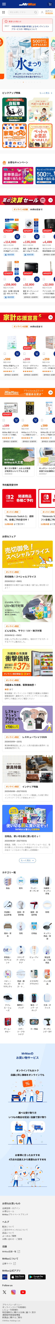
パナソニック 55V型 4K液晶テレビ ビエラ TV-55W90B (11, 250)
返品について (8, 1233)
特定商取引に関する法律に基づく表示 (19, 1312)
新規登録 (49, 13)
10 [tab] (41, 83)
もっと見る (45, 93)
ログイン (49, 11)
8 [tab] (35, 83)
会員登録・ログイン (11, 1208)
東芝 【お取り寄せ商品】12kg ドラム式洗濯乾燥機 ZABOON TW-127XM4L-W (31, 250)
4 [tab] (24, 83)
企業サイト (7, 1263)
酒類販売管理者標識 (11, 1315)
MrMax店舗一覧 (9, 1251)
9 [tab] (38, 83)
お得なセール (8, 1211)
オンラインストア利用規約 (14, 1307)
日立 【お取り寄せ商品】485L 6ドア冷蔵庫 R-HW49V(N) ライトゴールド (11, 292)
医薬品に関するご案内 (12, 1317)
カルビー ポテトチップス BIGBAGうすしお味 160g (31, 367)
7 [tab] (32, 83)
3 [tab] (21, 83)
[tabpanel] (27, 58)
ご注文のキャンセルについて (15, 1230)
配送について (8, 1227)
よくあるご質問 (9, 1236)
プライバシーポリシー (12, 1305)
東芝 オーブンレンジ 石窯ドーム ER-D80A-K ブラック (30, 292)
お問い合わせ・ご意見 (12, 1239)
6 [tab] (30, 83)
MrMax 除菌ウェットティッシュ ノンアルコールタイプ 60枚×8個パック (11, 367)
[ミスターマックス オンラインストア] (27, 4)
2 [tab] (18, 83)
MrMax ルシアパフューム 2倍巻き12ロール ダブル (29, 433)
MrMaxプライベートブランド (15, 1215)
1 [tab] (16, 83)
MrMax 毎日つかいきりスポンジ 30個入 (10, 433)
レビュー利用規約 (10, 1310)
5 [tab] (27, 83)
